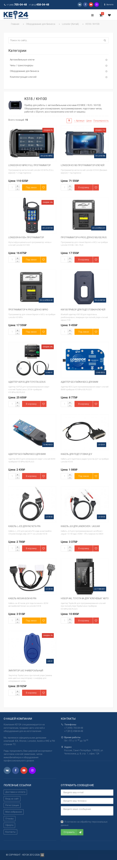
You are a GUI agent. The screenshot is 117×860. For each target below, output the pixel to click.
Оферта (9, 825)
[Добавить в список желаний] (43, 187)
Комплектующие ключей (23, 77)
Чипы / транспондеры (21, 65)
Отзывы (9, 818)
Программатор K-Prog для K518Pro (28, 309)
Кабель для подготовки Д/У (76, 454)
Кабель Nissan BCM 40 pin (22, 598)
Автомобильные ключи (22, 59)
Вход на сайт (12, 798)
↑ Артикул (79, 120)
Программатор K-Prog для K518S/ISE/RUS (84, 237)
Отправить (69, 832)
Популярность (101, 120)
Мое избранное (13, 811)
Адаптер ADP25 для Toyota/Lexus (27, 382)
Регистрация (12, 805)
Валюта (109, 4)
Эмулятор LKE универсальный (25, 670)
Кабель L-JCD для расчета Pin (24, 526)
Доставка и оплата (15, 792)
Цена (89, 120)
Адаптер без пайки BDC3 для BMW (27, 454)
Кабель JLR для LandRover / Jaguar (80, 526)
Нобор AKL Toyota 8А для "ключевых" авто (85, 598)
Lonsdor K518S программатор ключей (82, 165)
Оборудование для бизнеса (24, 71)
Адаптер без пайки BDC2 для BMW (79, 382)
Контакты (10, 831)
